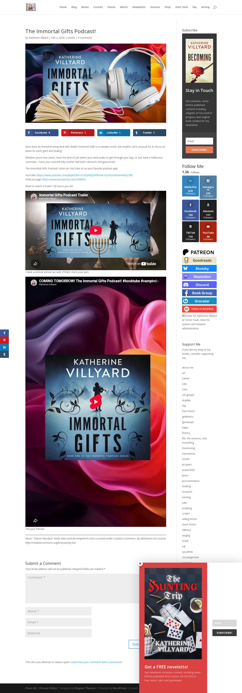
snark (185, 540)
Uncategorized (190, 557)
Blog (74, 7)
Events (112, 7)
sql (183, 546)
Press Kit (31, 688)
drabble (186, 400)
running (186, 497)
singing (186, 535)
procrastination (190, 481)
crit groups (188, 394)
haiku (185, 427)
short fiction (189, 524)
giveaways (188, 422)
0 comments (85, 37)
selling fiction (189, 519)
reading (186, 486)
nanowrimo (188, 453)
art (183, 373)
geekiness (187, 416)
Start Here (181, 7)
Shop (168, 7)
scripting (187, 508)
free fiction (188, 411)
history (186, 433)
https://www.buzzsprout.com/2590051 (64, 179)
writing (205, 7)
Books (85, 7)
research (187, 491)
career (185, 378)
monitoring (188, 448)
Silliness (186, 530)
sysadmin (187, 551)
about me (187, 367)
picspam (187, 464)
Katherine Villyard (38, 37)
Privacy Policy (48, 688)
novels (71, 37)
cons (185, 389)
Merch (124, 7)
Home (63, 7)
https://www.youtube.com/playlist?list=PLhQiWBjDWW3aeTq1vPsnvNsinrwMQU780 (85, 175)
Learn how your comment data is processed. (96, 662)
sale (184, 502)
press (185, 475)
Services (155, 7)
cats (184, 383)
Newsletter (139, 7)
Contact (98, 7)
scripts (186, 513)
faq (194, 7)
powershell (188, 470)
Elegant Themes (85, 688)
